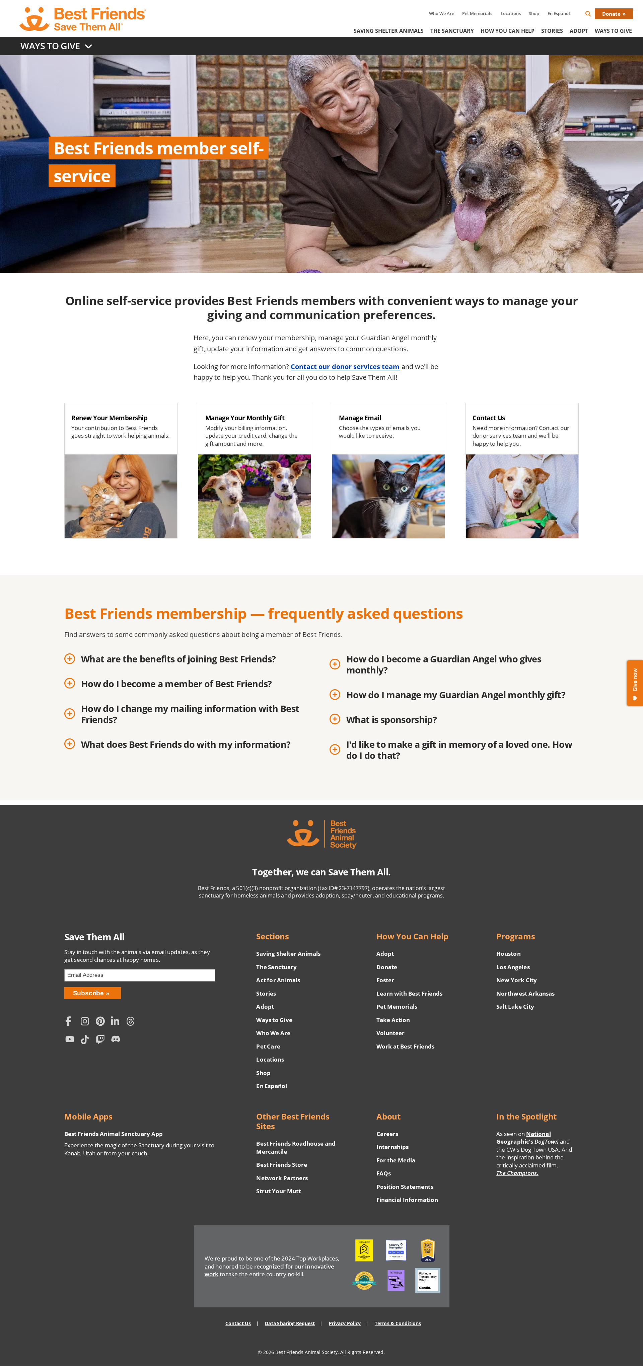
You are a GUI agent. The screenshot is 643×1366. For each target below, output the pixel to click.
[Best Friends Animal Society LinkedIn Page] (117, 1022)
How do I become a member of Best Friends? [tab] (176, 683)
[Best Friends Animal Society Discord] (117, 1040)
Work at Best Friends (405, 1046)
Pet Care (268, 1046)
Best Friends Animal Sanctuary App (113, 1134)
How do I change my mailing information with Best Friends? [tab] (190, 714)
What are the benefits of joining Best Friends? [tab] (178, 658)
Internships (392, 1147)
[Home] (83, 19)
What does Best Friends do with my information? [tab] (186, 744)
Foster (385, 980)
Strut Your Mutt (278, 1191)
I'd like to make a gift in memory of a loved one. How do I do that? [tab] (459, 750)
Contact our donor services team (345, 366)
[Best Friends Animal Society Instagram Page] (86, 1022)
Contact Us (238, 1323)
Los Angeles (512, 967)
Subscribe (88, 993)
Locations (511, 13)
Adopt (579, 30)
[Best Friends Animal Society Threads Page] (132, 1022)
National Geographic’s (527, 1138)
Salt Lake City (515, 1006)
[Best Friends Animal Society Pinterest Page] (102, 1022)
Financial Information (407, 1200)
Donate (611, 13)
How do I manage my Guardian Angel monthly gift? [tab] (455, 694)
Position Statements (404, 1187)
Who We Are (441, 13)
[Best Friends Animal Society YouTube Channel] (71, 1040)
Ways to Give (274, 1020)
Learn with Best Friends (409, 993)
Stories (552, 30)
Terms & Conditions (398, 1323)
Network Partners (282, 1178)
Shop (534, 13)
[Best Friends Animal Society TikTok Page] (86, 1040)
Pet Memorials (477, 13)
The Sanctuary (452, 30)
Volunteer (390, 1033)
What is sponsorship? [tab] (391, 719)
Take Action (393, 1020)
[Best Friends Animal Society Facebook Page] (71, 1022)
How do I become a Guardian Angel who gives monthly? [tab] (443, 664)
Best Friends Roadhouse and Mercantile (296, 1147)
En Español (559, 13)
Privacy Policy (345, 1323)
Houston (508, 953)
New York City (516, 980)
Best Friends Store (281, 1164)
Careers (387, 1134)
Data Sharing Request (290, 1323)
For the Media (395, 1160)
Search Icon (593, 14)
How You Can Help (507, 30)
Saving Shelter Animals (389, 30)
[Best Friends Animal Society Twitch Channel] (102, 1040)
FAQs (383, 1173)
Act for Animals (278, 980)
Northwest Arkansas (525, 993)
